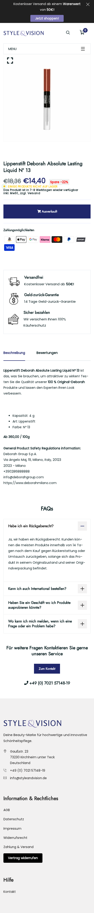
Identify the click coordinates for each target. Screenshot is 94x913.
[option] (47, 98)
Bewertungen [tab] (47, 352)
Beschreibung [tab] (14, 352)
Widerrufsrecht (15, 837)
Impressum (12, 828)
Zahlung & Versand (18, 847)
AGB (6, 810)
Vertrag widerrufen (23, 858)
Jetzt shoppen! (47, 18)
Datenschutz (13, 819)
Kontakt (9, 891)
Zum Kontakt (47, 668)
